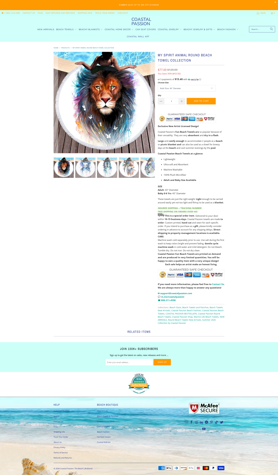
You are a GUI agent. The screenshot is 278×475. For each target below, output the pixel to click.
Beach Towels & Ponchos (107, 416)
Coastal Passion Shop (182, 317)
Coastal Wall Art (103, 442)
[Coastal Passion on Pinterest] (211, 422)
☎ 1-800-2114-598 (10, 13)
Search (56, 416)
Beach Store (175, 307)
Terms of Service (61, 452)
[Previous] (55, 102)
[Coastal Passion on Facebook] (191, 422)
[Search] (271, 29)
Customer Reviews (62, 411)
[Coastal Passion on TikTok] (216, 422)
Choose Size (163, 82)
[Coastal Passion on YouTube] (204, 429)
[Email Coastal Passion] (186, 422)
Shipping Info (85, 13)
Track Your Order (105, 13)
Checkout (123, 13)
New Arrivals (102, 411)
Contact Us (29, 13)
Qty (159, 95)
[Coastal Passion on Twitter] (222, 422)
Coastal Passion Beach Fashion (186, 310)
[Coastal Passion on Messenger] (206, 422)
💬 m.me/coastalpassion (171, 296)
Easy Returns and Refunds (60, 13)
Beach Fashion (103, 432)
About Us (58, 442)
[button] (66, 29)
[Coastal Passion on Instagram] (196, 422)
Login (263, 13)
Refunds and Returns (63, 457)
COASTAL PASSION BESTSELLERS (181, 313)
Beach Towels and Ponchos (195, 307)
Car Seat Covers (103, 437)
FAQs (40, 13)
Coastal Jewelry (103, 426)
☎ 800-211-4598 (167, 300)
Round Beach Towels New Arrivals (184, 320)
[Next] (152, 102)
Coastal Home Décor (106, 421)
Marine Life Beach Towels (206, 317)
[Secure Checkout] (191, 274)
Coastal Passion (67, 468)
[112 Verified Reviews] (139, 395)
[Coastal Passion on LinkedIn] (201, 422)
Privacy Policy (59, 447)
